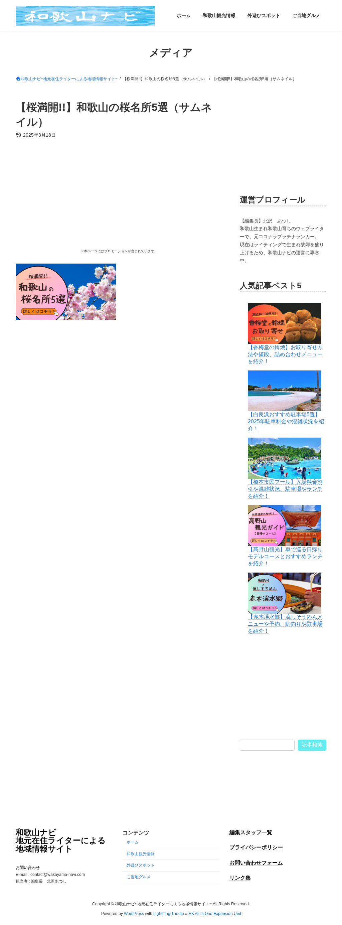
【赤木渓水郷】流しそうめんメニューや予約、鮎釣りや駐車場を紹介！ (285, 623)
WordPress (134, 913)
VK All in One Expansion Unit (215, 913)
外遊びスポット (141, 865)
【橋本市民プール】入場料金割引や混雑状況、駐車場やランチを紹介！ (285, 489)
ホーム (133, 842)
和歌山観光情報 (141, 854)
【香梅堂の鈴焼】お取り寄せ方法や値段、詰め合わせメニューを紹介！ (285, 354)
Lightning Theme (168, 913)
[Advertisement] (119, 196)
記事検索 (312, 744)
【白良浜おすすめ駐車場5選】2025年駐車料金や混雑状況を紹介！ (286, 421)
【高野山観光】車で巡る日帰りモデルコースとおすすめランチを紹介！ (285, 556)
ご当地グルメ (139, 877)
